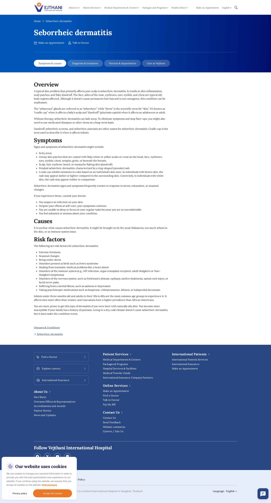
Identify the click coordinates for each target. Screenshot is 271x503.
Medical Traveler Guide (116, 373)
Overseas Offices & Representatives (54, 401)
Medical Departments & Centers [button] (120, 7)
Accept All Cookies (52, 493)
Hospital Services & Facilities (119, 368)
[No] (73, 457)
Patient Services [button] (91, 7)
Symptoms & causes (50, 63)
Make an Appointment (207, 7)
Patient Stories (42, 410)
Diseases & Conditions (47, 327)
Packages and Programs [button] (154, 7)
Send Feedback (112, 422)
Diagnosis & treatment (85, 63)
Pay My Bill (109, 404)
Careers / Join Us (113, 431)
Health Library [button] (178, 7)
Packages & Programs (115, 364)
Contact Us (109, 417)
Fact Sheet (40, 397)
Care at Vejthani (156, 63)
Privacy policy (20, 493)
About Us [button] (73, 7)
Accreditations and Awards (49, 406)
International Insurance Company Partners (128, 377)
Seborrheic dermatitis (49, 334)
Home (37, 21)
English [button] (225, 7)
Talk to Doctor (80, 42)
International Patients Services (190, 359)
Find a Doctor (111, 395)
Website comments (114, 426)
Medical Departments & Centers (122, 359)
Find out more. (49, 485)
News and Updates (45, 415)
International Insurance (185, 364)
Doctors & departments (122, 63)
